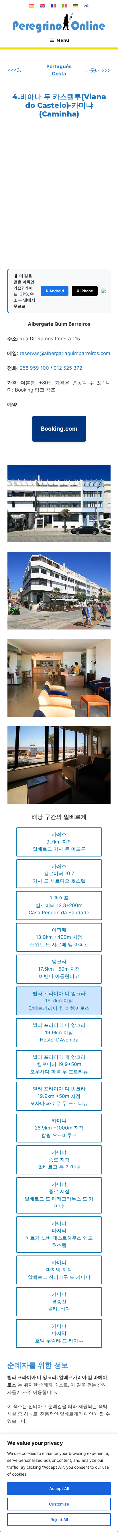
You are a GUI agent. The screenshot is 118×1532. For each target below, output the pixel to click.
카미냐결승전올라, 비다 (59, 1301)
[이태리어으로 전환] (64, 5)
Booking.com (59, 428)
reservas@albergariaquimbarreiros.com (65, 353)
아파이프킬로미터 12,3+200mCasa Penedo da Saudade (59, 905)
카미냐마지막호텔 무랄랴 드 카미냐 (59, 1333)
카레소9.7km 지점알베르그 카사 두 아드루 (59, 841)
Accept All (59, 1488)
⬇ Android (54, 291)
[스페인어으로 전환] (31, 5)
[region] (59, 1483)
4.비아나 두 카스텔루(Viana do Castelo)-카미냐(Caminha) (59, 105)
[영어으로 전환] (42, 5)
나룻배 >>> (98, 70)
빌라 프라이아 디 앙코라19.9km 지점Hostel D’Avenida (59, 1032)
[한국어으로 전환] (86, 5)
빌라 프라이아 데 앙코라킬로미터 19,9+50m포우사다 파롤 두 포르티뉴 (59, 1064)
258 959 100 (35, 368)
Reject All (59, 1519)
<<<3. (14, 70)
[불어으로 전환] (53, 5)
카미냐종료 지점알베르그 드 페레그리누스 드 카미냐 (59, 1195)
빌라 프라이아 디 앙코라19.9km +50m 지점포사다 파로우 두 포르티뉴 (59, 1096)
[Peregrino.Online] (59, 23)
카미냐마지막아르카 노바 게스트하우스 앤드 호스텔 (59, 1234)
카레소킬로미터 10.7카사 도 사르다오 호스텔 (59, 873)
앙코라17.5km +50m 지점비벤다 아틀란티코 (59, 969)
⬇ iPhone (84, 291)
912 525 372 (68, 368)
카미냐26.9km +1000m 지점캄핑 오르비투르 (59, 1128)
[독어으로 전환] (75, 5)
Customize (59, 1504)
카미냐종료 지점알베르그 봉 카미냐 (59, 1159)
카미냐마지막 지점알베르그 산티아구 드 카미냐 (59, 1270)
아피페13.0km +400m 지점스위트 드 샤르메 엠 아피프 (59, 937)
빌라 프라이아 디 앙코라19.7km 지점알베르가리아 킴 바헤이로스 (59, 1001)
